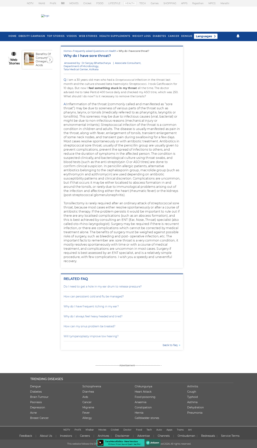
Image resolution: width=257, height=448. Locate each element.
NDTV (30, 3)
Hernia (139, 412)
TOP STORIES (56, 36)
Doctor (127, 429)
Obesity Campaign (31, 36)
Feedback (25, 435)
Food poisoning (145, 397)
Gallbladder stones (147, 418)
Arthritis (192, 386)
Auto (159, 429)
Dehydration (195, 407)
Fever (86, 412)
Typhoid (192, 397)
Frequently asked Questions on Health (94, 51)
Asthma (192, 402)
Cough (191, 391)
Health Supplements (114, 36)
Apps (169, 429)
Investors (66, 435)
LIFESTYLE (114, 3)
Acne (33, 412)
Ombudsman (186, 435)
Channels (164, 435)
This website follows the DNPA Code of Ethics (92, 443)
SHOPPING (169, 3)
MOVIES (73, 3)
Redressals (208, 435)
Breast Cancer (39, 418)
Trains (180, 429)
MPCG (212, 3)
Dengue (186, 36)
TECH (142, 3)
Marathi (225, 3)
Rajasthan (198, 3)
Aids (85, 397)
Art (190, 429)
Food (139, 429)
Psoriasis (36, 402)
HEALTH (130, 3)
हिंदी (63, 3)
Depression (37, 407)
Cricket (87, 3)
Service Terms (230, 435)
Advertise (143, 435)
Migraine (88, 407)
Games (155, 3)
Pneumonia (194, 412)
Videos (72, 36)
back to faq (171, 345)
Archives (103, 435)
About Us (46, 435)
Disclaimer (122, 435)
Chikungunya (143, 386)
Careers (85, 435)
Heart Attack (143, 391)
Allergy (87, 418)
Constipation (143, 407)
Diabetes (36, 391)
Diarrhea (88, 391)
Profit (53, 3)
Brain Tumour (39, 397)
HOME (12, 36)
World (41, 3)
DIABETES (159, 36)
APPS (184, 3)
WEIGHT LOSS (141, 36)
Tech (149, 429)
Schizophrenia (91, 386)
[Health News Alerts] (238, 36)
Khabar (90, 429)
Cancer (173, 36)
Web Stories (88, 36)
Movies (102, 429)
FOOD (99, 3)
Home (67, 51)
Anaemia (140, 402)
